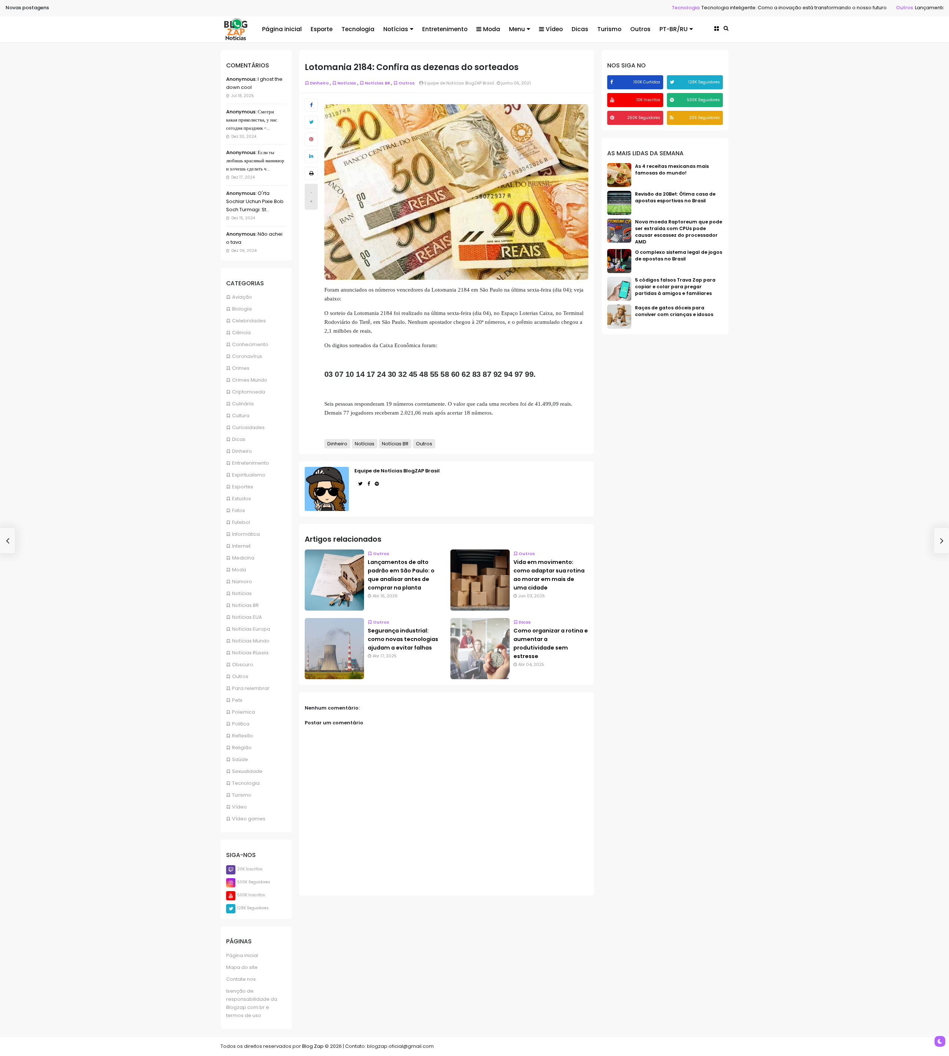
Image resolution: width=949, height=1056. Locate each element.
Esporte (322, 29)
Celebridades (249, 320)
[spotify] (673, 99)
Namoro (242, 581)
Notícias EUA (247, 617)
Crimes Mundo (249, 379)
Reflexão (242, 735)
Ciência (241, 332)
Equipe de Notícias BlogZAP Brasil (397, 470)
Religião (242, 747)
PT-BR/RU (673, 29)
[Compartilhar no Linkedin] (311, 156)
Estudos (241, 498)
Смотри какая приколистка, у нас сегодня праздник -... (251, 120)
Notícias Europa (251, 628)
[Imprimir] (311, 173)
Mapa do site (242, 967)
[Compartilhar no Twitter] (311, 122)
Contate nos (241, 979)
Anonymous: (241, 79)
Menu (517, 29)
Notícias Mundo (251, 640)
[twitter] (673, 82)
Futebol (241, 522)
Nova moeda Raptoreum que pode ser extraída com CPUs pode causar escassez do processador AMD (678, 232)
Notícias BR (245, 605)
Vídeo (554, 29)
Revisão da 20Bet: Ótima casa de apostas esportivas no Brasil (675, 197)
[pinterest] (613, 117)
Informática (246, 534)
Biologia (242, 308)
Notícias (395, 29)
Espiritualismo (248, 474)
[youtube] (613, 99)
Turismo (609, 29)
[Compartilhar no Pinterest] (311, 139)
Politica (240, 723)
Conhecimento (250, 344)
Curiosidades (248, 427)
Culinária (243, 403)
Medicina (243, 557)
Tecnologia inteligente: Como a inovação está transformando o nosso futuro (728, 7)
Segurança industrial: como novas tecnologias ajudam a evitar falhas (403, 639)
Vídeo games (248, 818)
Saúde (240, 759)
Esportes (242, 486)
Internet (241, 545)
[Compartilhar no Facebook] (311, 105)
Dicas (580, 29)
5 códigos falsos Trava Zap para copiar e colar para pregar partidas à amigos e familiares (675, 286)
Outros (838, 7)
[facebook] (612, 82)
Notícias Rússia (250, 652)
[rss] (672, 117)
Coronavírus (247, 356)
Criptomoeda (248, 391)
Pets (237, 700)
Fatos (238, 510)
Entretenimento (444, 29)
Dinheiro (242, 451)
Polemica (243, 711)
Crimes (240, 368)
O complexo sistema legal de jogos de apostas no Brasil (678, 255)
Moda (491, 29)
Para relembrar (251, 688)
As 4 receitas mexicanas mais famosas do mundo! (672, 169)
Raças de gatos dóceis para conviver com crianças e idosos (674, 311)
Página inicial (282, 29)
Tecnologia (620, 7)
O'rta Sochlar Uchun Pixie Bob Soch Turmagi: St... (255, 201)
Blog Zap (313, 1046)
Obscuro (242, 664)
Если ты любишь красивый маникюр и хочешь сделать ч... (255, 160)
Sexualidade (247, 771)
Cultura (240, 415)
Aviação (242, 296)
